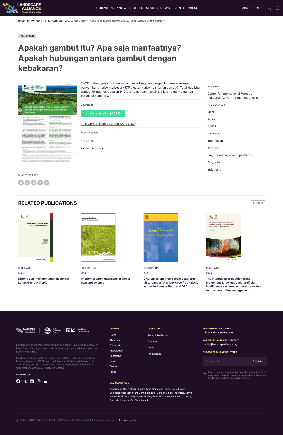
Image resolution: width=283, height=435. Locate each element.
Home (113, 334)
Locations (115, 355)
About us (115, 340)
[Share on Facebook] (21, 182)
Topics (152, 347)
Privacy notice (128, 420)
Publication (27, 36)
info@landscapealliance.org (219, 332)
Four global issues (158, 335)
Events (113, 366)
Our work (115, 345)
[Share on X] (27, 182)
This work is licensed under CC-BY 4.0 (108, 123)
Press (113, 371)
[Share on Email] (46, 182)
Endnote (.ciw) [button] (92, 148)
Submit (257, 361)
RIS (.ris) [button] (87, 140)
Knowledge (34, 21)
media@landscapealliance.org (220, 344)
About (246, 8)
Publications (53, 21)
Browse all (258, 203)
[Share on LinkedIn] (34, 182)
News (113, 361)
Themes (152, 341)
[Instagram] (40, 182)
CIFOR (212, 126)
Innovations (154, 353)
